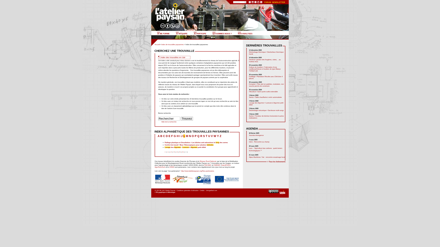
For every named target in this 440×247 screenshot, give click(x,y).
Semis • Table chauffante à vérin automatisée (265, 97)
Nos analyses (245, 34)
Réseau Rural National (208, 161)
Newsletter (278, 2)
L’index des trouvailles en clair (172, 57)
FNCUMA (207, 165)
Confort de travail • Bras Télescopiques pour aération (189, 145)
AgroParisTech (160, 167)
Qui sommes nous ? (222, 34)
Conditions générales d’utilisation (187, 190)
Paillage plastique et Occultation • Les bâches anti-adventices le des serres (196, 142)
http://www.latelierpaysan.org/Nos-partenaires (197, 171)
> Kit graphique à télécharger (165, 192)
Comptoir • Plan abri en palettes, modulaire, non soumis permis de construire (266, 85)
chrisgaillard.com (211, 190)
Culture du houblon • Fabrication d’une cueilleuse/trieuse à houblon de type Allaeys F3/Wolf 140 (265, 69)
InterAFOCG (226, 165)
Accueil (157, 44)
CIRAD (171, 167)
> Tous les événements (276, 162)
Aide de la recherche (168, 122)
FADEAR (217, 165)
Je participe (200, 34)
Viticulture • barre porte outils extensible (263, 92)
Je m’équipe (181, 34)
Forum (267, 2)
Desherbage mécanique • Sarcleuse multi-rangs (266, 110)
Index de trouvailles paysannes (172, 44)
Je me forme (163, 34)
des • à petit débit (185, 147)
